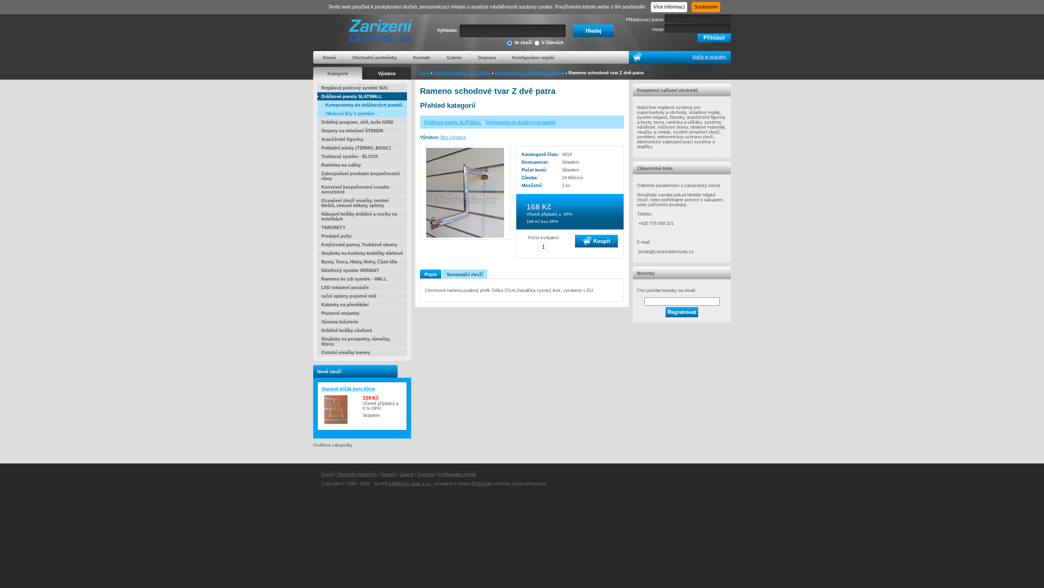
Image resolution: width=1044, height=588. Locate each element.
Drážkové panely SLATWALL (462, 72)
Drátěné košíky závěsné (346, 330)
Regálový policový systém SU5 (354, 87)
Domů (329, 57)
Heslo (658, 29)
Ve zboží (523, 42)
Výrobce (387, 73)
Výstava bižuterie (339, 321)
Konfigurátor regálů (533, 57)
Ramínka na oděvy (341, 165)
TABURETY (333, 227)
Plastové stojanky (340, 313)
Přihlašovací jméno (645, 19)
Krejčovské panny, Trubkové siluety (359, 244)
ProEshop (481, 483)
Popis (431, 274)
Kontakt (421, 57)
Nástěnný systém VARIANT (350, 270)
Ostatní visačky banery (345, 352)
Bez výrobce (453, 137)
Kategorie (337, 73)
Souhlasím (706, 7)
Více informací (669, 7)
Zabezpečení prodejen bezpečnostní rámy (360, 176)
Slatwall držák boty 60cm (348, 388)
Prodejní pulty (336, 236)
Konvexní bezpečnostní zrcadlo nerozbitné (355, 189)
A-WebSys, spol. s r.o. (410, 483)
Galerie (454, 57)
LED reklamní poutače (345, 287)
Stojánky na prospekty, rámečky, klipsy (355, 341)
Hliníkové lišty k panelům (349, 113)
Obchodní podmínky (374, 57)
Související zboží (465, 274)
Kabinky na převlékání (345, 304)
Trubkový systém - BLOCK (349, 156)
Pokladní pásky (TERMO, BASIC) (356, 147)
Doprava (487, 57)
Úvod (424, 72)
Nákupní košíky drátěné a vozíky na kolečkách (359, 216)
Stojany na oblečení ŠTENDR (352, 130)
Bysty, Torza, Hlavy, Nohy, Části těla (359, 261)
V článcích (553, 42)
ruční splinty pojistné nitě (348, 296)
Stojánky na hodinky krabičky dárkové (362, 253)
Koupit (601, 241)
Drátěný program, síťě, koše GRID (357, 122)
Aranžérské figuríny (342, 139)
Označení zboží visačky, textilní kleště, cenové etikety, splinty (355, 203)
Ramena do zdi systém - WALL (354, 278)
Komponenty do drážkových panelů (530, 72)
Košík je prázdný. (709, 56)
